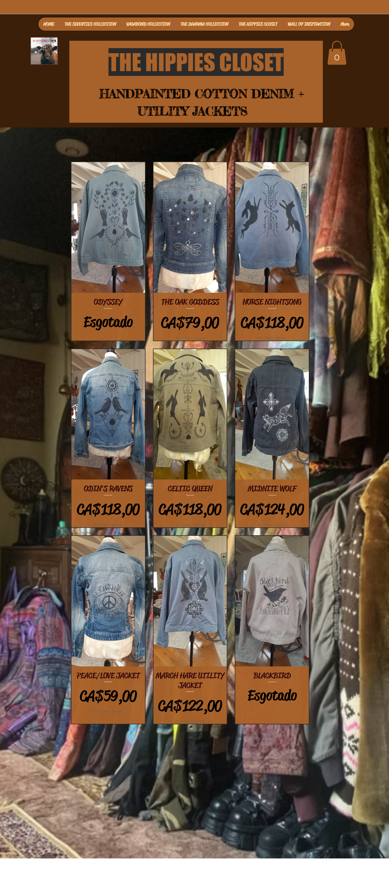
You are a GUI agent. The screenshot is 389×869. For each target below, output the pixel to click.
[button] (337, 53)
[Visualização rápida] (108, 227)
